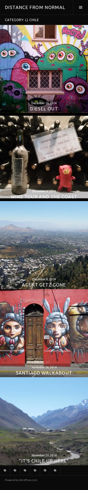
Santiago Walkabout (44, 372)
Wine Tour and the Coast (44, 196)
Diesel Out (44, 108)
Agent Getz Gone (44, 284)
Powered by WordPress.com (21, 480)
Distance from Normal (35, 7)
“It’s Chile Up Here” (44, 460)
